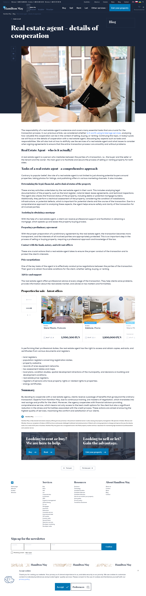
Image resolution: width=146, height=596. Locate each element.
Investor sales (47, 518)
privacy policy (24, 579)
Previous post (86, 468)
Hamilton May (7, 13)
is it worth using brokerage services (104, 133)
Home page (14, 486)
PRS (44, 498)
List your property (120, 8)
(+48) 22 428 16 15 (22, 2)
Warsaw (33, 9)
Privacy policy (78, 500)
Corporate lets (47, 494)
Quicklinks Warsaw (79, 492)
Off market (46, 516)
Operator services (48, 522)
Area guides (77, 498)
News (112, 2)
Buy (64, 8)
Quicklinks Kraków (79, 490)
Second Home (47, 520)
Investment (46, 496)
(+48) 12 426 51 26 (38, 2)
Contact (126, 2)
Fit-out (45, 504)
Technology (77, 488)
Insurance (45, 508)
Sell (71, 8)
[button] (88, 2)
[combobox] (17, 546)
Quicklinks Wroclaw (79, 494)
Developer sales (47, 526)
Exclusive (76, 486)
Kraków (41, 9)
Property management (49, 500)
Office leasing (47, 502)
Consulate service (48, 512)
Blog (119, 2)
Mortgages (46, 506)
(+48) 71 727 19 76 (56, 2)
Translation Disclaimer (80, 502)
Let (86, 8)
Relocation (46, 510)
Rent (79, 8)
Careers (105, 2)
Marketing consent (23, 553)
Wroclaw (49, 9)
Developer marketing (49, 524)
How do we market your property (83, 496)
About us (97, 2)
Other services (98, 8)
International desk (48, 514)
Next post (69, 468)
